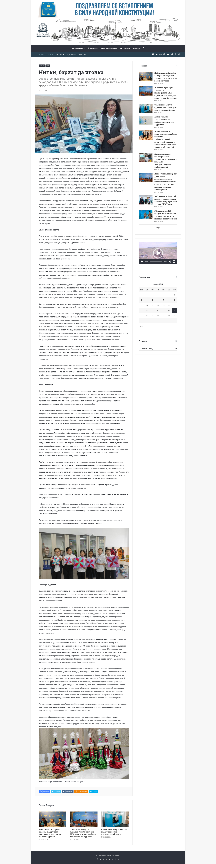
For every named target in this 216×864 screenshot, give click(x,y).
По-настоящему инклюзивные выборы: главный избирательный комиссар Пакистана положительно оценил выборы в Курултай (165, 139)
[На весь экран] (174, 261)
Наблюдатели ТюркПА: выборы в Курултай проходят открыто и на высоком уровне (50, 833)
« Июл (141, 327)
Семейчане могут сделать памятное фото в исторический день (114, 831)
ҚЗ (57, 54)
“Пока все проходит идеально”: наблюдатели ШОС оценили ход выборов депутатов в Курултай (83, 833)
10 (141, 305)
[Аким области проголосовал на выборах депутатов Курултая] (145, 120)
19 (152, 310)
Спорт (137, 48)
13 (158, 305)
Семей (42, 66)
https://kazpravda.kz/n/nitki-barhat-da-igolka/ (66, 782)
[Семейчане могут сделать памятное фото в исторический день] (115, 819)
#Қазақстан (71, 54)
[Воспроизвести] (142, 261)
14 (163, 305)
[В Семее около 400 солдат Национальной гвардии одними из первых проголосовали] (145, 214)
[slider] (156, 261)
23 (174, 310)
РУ (61, 54)
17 (141, 310)
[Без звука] (170, 261)
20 (158, 310)
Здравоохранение (110, 48)
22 (169, 310)
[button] (158, 253)
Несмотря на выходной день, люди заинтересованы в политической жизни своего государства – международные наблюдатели (165, 182)
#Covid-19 (82, 54)
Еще (158, 228)
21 (163, 310)
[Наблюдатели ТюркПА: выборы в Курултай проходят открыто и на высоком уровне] (52, 819)
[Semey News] (108, 31)
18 (147, 310)
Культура (126, 48)
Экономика (78, 48)
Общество (93, 48)
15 (169, 305)
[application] (158, 253)
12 (152, 305)
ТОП (47, 66)
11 (147, 305)
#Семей (50, 54)
